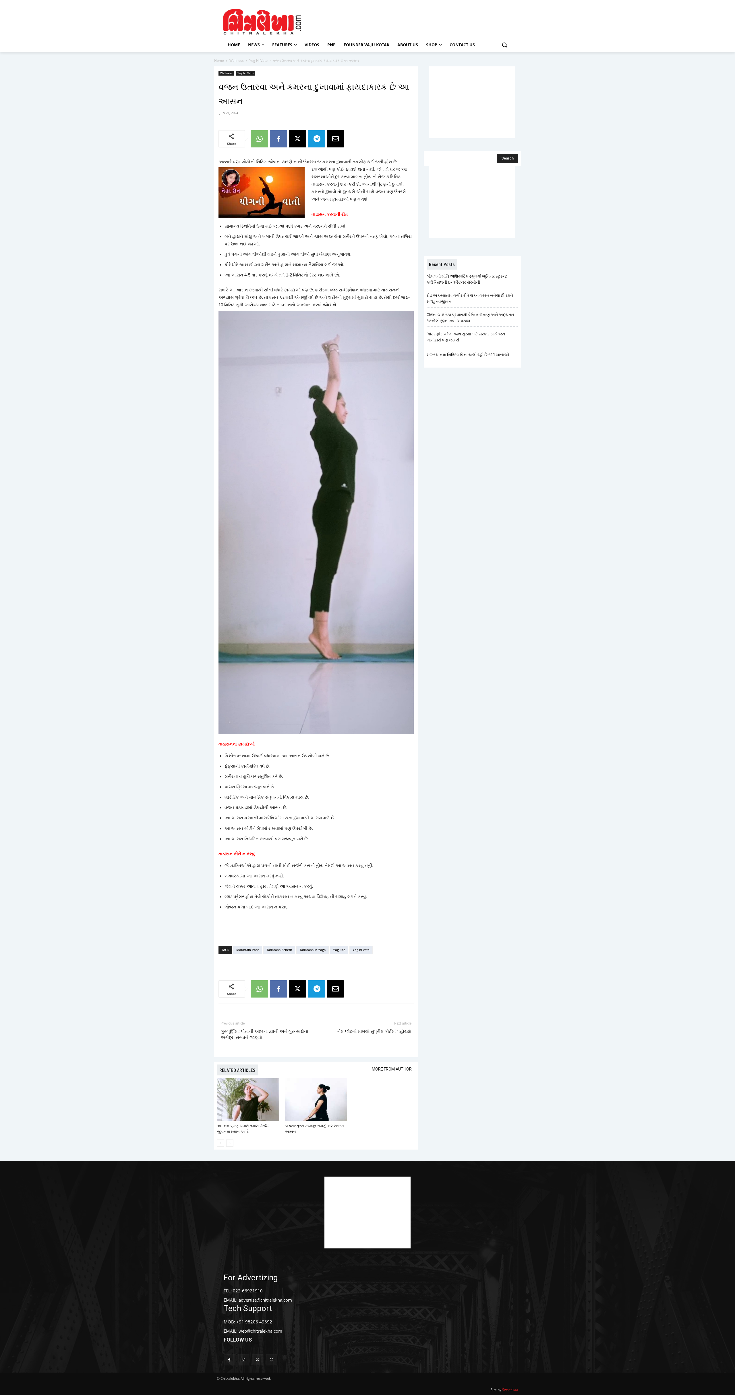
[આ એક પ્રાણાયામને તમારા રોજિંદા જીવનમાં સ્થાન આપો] (248, 1099)
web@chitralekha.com (260, 1331)
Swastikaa (510, 1389)
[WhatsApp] (259, 138)
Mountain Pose (247, 950)
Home (219, 60)
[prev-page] (220, 1143)
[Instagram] (243, 1359)
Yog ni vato (361, 950)
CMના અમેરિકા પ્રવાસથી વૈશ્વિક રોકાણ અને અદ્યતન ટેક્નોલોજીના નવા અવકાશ (470, 317)
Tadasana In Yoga (312, 950)
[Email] (335, 138)
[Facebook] (278, 138)
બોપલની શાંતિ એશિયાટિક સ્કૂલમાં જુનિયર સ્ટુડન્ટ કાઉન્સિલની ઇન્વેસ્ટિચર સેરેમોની (467, 279)
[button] (504, 45)
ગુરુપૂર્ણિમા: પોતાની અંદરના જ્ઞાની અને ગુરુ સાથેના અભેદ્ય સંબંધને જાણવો (264, 1034)
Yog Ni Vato (258, 60)
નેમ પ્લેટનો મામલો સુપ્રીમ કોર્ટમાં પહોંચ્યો (374, 1031)
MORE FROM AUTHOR (392, 1069)
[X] (297, 138)
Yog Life (339, 950)
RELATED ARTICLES (237, 1070)
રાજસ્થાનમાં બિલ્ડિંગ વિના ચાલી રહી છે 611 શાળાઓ (468, 354)
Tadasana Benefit (279, 950)
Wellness (236, 60)
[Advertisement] (416, 21)
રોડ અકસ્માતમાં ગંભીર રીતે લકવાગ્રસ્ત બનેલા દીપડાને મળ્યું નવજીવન (470, 298)
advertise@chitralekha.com (265, 1300)
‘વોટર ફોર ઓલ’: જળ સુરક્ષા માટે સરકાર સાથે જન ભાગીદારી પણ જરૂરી (466, 337)
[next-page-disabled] (229, 1143)
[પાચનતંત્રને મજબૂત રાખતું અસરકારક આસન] (316, 1099)
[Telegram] (316, 138)
